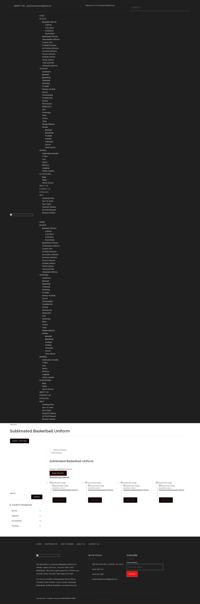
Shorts (44, 162)
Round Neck (50, 34)
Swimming (46, 112)
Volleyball (46, 80)
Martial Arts (46, 107)
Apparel (43, 150)
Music (44, 115)
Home (41, 16)
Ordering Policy (48, 198)
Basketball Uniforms (50, 36)
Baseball (45, 75)
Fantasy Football (48, 89)
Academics (46, 72)
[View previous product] (52, 450)
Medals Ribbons (48, 124)
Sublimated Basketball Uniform (65, 490)
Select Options (19, 441)
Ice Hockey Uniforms (50, 48)
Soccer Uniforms (48, 54)
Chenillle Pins (47, 98)
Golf (44, 110)
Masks (44, 180)
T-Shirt (45, 156)
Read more (59, 500)
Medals (45, 127)
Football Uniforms (49, 45)
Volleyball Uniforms (50, 66)
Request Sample (48, 213)
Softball (48, 139)
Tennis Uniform (48, 60)
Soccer (45, 92)
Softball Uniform (48, 57)
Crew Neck (49, 28)
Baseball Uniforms (49, 22)
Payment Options (49, 207)
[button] (113, 217)
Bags (44, 177)
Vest (44, 159)
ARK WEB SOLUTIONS (68, 598)
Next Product (57, 453)
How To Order (47, 201)
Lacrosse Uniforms (49, 51)
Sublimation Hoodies (50, 153)
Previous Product (60, 450)
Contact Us (44, 189)
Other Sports (50, 147)
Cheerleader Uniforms (51, 39)
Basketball (46, 78)
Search (12, 493)
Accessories (45, 174)
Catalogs (43, 192)
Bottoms (45, 165)
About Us (43, 186)
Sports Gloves (47, 183)
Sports (42, 19)
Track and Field (48, 63)
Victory (45, 118)
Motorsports (47, 104)
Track (44, 121)
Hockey (45, 101)
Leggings (45, 168)
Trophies (43, 69)
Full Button (49, 31)
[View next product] (62, 453)
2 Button (48, 25)
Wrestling (46, 83)
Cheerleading (47, 95)
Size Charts (46, 204)
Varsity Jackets (48, 171)
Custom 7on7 (47, 42)
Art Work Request (49, 210)
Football (45, 86)
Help (41, 195)
